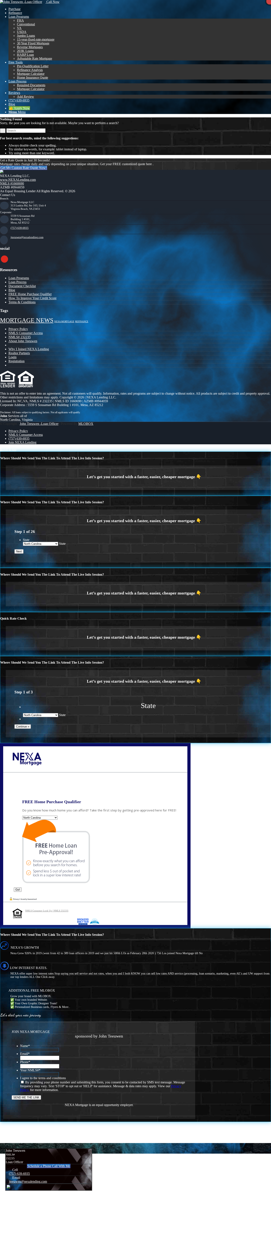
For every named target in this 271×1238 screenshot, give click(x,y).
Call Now (52, 2)
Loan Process (17, 282)
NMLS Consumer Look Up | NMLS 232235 (46, 910)
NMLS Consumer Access (25, 333)
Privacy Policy (18, 329)
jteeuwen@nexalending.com (27, 237)
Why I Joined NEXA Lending (28, 349)
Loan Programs (18, 278)
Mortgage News (26, 320)
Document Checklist (22, 286)
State (26, 540)
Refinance (81, 321)
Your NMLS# (30, 1070)
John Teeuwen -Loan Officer (39, 423)
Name (25, 1046)
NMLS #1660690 (12, 183)
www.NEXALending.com (18, 179)
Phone (25, 1062)
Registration (16, 361)
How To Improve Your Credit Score (32, 298)
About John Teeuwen (22, 341)
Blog (11, 290)
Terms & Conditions (22, 302)
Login (12, 357)
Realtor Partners (19, 353)
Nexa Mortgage (64, 321)
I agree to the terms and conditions (43, 1078)
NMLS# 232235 (19, 337)
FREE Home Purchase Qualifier (30, 294)
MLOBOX (85, 423)
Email (25, 1053)
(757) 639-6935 (20, 227)
